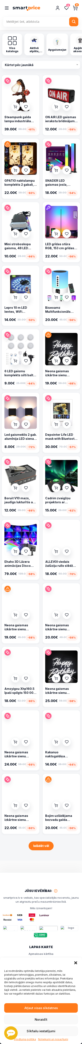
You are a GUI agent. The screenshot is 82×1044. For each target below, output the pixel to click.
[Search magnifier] (73, 21)
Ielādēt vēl (41, 846)
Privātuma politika (25, 1039)
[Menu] (7, 8)
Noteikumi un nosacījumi (53, 1039)
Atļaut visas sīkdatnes (41, 1008)
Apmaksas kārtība (41, 953)
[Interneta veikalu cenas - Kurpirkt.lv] (10, 928)
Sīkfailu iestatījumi (41, 1031)
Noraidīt (41, 1019)
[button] (76, 963)
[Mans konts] (57, 8)
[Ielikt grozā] (15, 106)
